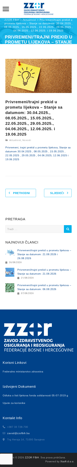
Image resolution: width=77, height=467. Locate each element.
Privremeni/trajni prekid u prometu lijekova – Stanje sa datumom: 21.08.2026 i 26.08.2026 (44, 254)
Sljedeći (57, 193)
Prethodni (21, 193)
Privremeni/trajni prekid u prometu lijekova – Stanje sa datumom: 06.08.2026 (44, 287)
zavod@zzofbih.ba (18, 433)
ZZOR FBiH (32, 457)
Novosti (26, 140)
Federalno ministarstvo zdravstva (23, 371)
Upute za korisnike (14, 403)
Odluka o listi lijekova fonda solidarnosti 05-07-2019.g (35, 395)
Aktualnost (15, 140)
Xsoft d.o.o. (67, 461)
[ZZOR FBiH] (38, 9)
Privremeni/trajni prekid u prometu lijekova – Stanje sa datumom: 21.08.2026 (44, 271)
